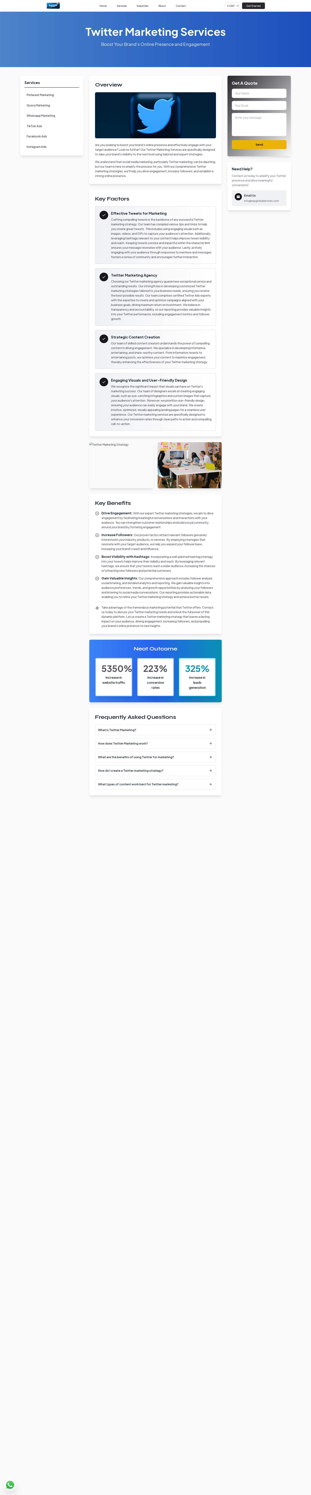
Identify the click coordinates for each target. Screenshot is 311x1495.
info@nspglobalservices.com (261, 200)
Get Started (253, 5)
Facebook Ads (37, 136)
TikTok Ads (34, 126)
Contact (181, 5)
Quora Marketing (38, 105)
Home (103, 5)
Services (122, 5)
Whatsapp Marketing (41, 115)
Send (259, 144)
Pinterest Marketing (40, 95)
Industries (142, 5)
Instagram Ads (36, 147)
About (162, 5)
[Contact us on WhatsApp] (10, 1485)
